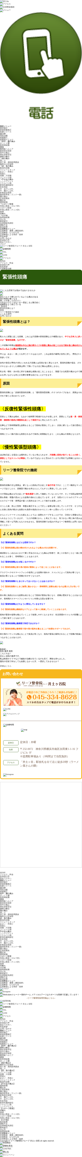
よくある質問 (5, 314)
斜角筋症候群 (5, 193)
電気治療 (4, 136)
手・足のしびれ (6, 189)
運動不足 (4, 225)
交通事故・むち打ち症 (9, 233)
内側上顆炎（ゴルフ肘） (10, 206)
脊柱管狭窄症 (5, 155)
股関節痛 (4, 202)
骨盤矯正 (4, 137)
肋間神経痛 (5, 217)
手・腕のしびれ (6, 191)
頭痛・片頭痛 (5, 175)
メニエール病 (5, 177)
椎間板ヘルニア (6, 149)
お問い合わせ (5, 238)
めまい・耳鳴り (6, 172)
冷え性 (3, 219)
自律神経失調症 (6, 223)
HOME (3, 873)
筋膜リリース (5, 132)
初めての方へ (5, 242)
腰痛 (2, 147)
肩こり (3, 160)
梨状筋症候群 (5, 151)
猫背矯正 (4, 128)
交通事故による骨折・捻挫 (11, 234)
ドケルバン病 (5, 183)
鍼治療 (3, 134)
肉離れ (3, 214)
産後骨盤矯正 (5, 130)
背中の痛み (5, 153)
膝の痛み (4, 196)
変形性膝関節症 (6, 185)
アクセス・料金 (6, 874)
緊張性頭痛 (5, 168)
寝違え (3, 174)
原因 (2, 310)
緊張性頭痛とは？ (7, 308)
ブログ (3, 244)
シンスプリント (6, 181)
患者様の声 (5, 240)
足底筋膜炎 (5, 198)
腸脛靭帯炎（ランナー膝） (11, 194)
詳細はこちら (5, 666)
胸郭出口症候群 (6, 164)
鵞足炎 (3, 200)
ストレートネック (7, 170)
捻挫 (2, 212)
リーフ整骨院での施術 (9, 312)
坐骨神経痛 (5, 145)
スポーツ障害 (5, 208)
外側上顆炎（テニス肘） (10, 210)
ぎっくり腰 (5, 143)
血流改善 (4, 227)
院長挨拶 (4, 236)
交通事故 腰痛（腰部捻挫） (12, 231)
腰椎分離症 (5, 156)
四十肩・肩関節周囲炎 (9, 162)
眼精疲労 (4, 221)
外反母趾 (4, 187)
